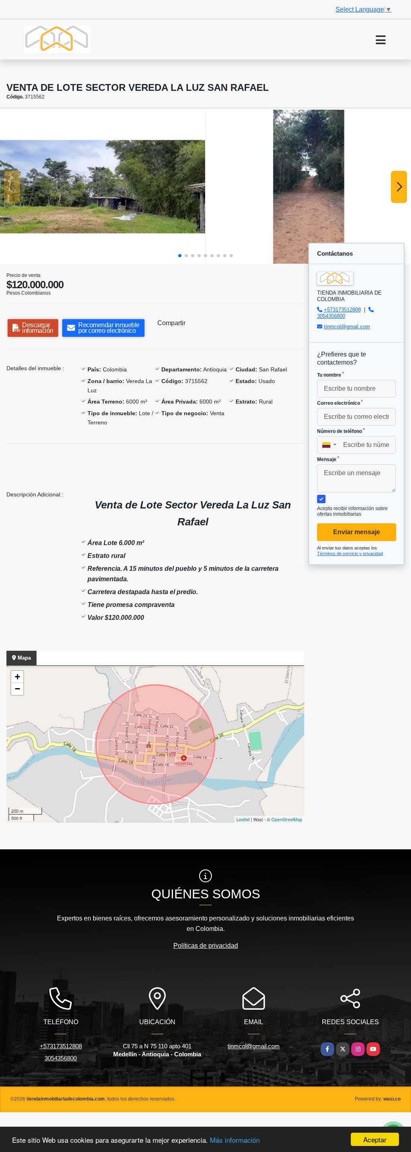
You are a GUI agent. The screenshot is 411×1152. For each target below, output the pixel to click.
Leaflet (243, 819)
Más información (235, 1140)
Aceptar (375, 1139)
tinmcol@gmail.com (347, 327)
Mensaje (328, 459)
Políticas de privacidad (205, 945)
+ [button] (17, 677)
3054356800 (331, 316)
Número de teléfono (341, 431)
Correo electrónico (340, 403)
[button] (179, 255)
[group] (102, 187)
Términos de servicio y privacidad (350, 553)
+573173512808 (342, 310)
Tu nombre (330, 374)
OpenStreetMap (286, 819)
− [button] (17, 689)
